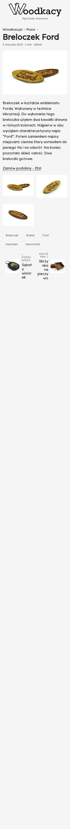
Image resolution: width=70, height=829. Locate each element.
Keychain (12, 244)
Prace (30, 29)
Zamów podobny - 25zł (22, 168)
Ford (45, 235)
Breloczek (12, 235)
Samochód (32, 244)
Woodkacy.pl (12, 29)
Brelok (30, 235)
